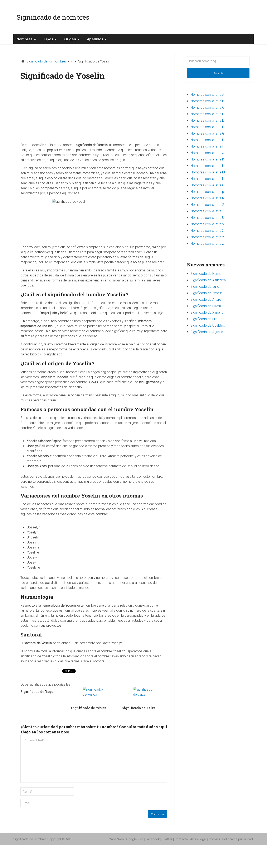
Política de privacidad (237, 839)
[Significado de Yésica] (94, 695)
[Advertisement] (94, 113)
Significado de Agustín (206, 332)
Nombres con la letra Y (207, 237)
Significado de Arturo (205, 300)
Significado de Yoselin (206, 293)
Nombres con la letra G (207, 133)
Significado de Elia (203, 319)
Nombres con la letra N (207, 179)
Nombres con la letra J (207, 153)
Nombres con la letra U (207, 218)
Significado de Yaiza (139, 708)
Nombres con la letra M (207, 172)
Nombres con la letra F (207, 127)
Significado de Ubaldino (207, 325)
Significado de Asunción (208, 280)
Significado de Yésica (89, 708)
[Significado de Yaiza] (144, 695)
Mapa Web (116, 839)
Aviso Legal (198, 839)
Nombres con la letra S (207, 205)
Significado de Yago (36, 691)
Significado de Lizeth (205, 306)
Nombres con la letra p (207, 192)
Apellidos (95, 39)
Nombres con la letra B (207, 101)
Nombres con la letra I (206, 146)
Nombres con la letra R (207, 198)
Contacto (181, 839)
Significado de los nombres (46, 61)
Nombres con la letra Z (207, 244)
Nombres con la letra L (207, 166)
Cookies (214, 839)
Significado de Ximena (206, 312)
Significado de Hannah (206, 274)
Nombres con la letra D (207, 114)
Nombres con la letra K (207, 159)
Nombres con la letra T (207, 211)
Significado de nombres (52, 17)
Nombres (24, 39)
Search (218, 73)
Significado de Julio (204, 287)
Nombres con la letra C (207, 107)
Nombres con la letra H (207, 140)
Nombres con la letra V (207, 224)
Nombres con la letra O (207, 185)
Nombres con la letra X (207, 231)
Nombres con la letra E (207, 120)
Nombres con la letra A (207, 95)
